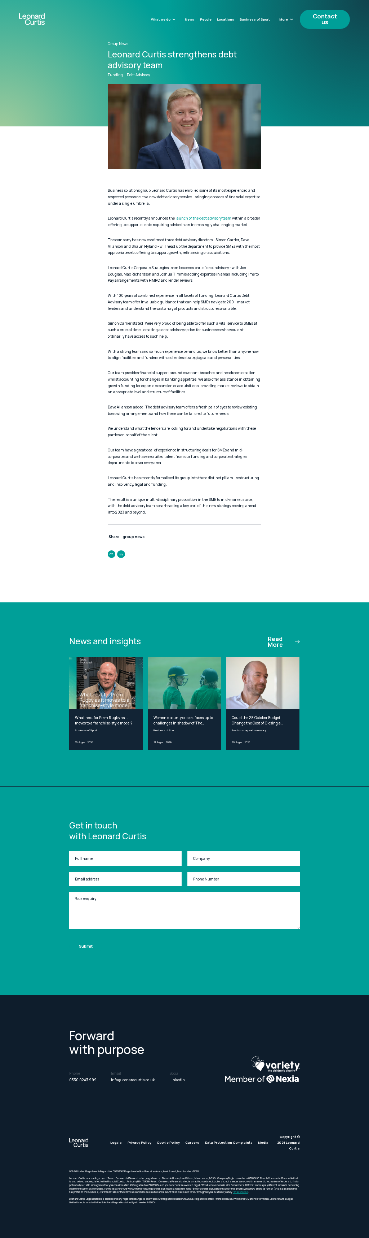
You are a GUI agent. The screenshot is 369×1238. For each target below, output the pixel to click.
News (189, 19)
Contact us (325, 19)
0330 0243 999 (83, 1079)
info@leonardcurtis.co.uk (133, 1079)
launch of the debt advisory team (203, 218)
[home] (44, 19)
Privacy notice (240, 1192)
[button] (163, 19)
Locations (225, 19)
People (206, 19)
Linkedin (177, 1079)
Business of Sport (255, 19)
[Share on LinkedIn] (121, 554)
